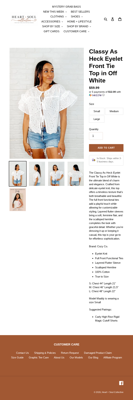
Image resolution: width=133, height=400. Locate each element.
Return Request (70, 352)
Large (97, 119)
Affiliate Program (112, 357)
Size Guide (17, 357)
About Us (59, 357)
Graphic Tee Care (39, 357)
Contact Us (22, 352)
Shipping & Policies (45, 352)
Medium (114, 111)
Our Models (76, 357)
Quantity (94, 129)
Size (91, 104)
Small (97, 111)
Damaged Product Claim (98, 352)
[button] (106, 93)
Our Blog (93, 357)
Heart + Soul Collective (112, 392)
